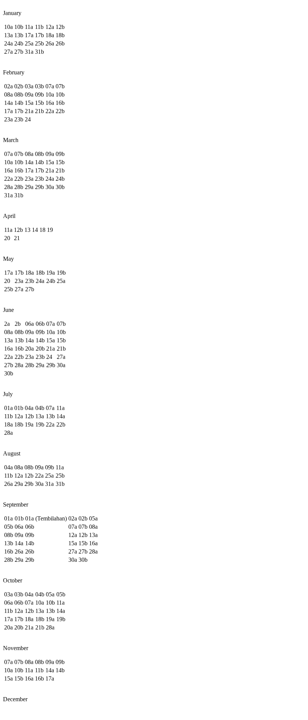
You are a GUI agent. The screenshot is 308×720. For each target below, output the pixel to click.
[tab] (154, 10)
